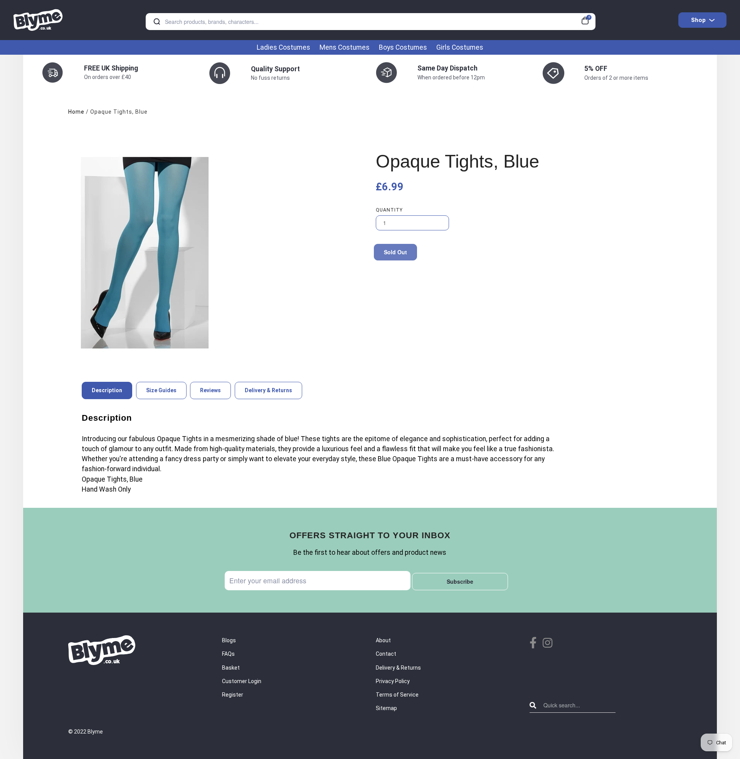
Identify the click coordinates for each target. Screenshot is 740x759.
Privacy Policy (393, 681)
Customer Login (241, 681)
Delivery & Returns (398, 668)
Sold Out (395, 252)
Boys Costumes (403, 47)
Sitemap (386, 708)
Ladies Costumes (283, 47)
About (383, 640)
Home (76, 112)
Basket (231, 668)
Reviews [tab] (210, 390)
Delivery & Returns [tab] (268, 390)
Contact (386, 654)
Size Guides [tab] (161, 390)
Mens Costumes (345, 47)
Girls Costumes (459, 47)
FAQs (228, 654)
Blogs (229, 640)
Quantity (389, 210)
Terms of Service (397, 695)
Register (232, 695)
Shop (698, 20)
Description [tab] (107, 390)
